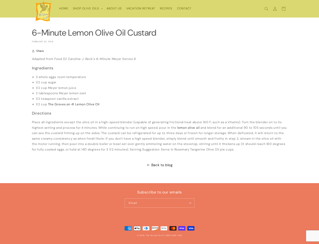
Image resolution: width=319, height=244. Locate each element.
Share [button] (40, 51)
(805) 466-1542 (174, 235)
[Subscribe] (190, 202)
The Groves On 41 (155, 235)
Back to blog (162, 165)
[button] (87, 8)
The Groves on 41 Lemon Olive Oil (74, 104)
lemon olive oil (188, 128)
